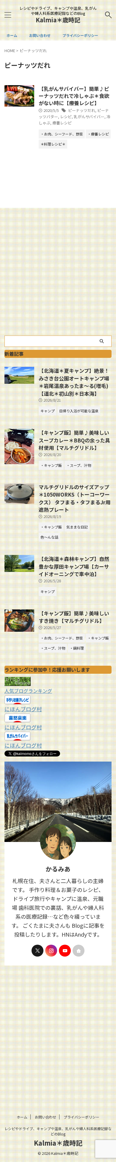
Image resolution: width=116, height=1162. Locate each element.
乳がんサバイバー (89, 116)
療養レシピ (62, 123)
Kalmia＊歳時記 (58, 19)
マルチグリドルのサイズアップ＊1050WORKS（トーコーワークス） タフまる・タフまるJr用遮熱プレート (74, 498)
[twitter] (37, 951)
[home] (78, 951)
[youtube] (65, 951)
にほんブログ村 (23, 709)
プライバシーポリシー (80, 35)
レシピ (66, 116)
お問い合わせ (40, 35)
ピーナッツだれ (81, 110)
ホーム (12, 35)
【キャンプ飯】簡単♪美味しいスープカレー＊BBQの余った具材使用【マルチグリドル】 (74, 440)
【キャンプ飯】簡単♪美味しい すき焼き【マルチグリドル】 (74, 617)
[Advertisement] (58, 274)
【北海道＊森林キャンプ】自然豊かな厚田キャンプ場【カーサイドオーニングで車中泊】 (74, 566)
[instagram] (51, 951)
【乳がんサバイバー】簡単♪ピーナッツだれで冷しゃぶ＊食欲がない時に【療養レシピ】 (74, 96)
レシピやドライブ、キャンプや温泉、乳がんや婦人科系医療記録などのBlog (58, 1131)
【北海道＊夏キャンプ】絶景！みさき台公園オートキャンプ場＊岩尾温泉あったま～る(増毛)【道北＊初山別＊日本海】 (74, 382)
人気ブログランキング (28, 690)
